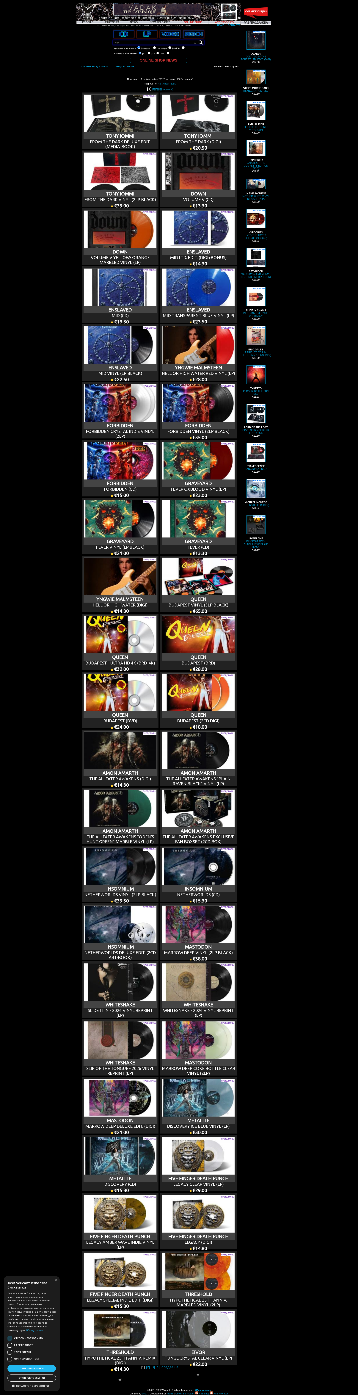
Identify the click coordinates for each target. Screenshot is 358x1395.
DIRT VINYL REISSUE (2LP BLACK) (255, 302)
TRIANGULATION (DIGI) (256, 81)
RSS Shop (203, 1393)
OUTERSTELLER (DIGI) (256, 493)
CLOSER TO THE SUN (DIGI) (255, 380)
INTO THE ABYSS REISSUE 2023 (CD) (256, 224)
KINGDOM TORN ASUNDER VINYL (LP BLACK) (256, 532)
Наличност (163, 83)
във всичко (130, 48)
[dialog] (32, 1333)
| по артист (146, 48)
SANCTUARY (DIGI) (256, 457)
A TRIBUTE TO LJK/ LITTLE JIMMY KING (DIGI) (256, 342)
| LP (153, 53)
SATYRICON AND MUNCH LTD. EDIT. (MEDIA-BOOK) (256, 263)
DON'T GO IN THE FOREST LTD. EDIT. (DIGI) (256, 46)
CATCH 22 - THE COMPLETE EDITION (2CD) (256, 155)
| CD (144, 53)
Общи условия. (34, 1330)
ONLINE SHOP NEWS (158, 60)
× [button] (55, 1280)
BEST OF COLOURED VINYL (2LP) (256, 116)
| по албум (162, 48)
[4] (159, 89)
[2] (153, 89)
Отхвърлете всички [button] (31, 1378)
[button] (31, 1386)
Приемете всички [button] (32, 1368)
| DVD (162, 53)
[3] (156, 89)
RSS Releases (220, 1393)
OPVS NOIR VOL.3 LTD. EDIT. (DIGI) (255, 419)
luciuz (144, 1393)
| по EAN (176, 48)
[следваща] (167, 89)
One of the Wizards (185, 1393)
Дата (173, 83)
